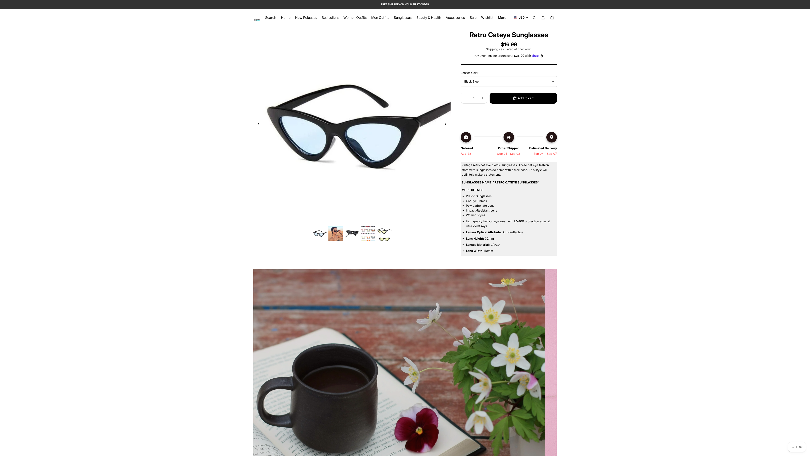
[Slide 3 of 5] (352, 233)
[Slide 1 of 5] (319, 233)
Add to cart (526, 98)
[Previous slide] (257, 124)
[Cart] (552, 17)
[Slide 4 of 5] (368, 233)
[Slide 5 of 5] (384, 233)
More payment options (509, 121)
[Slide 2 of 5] (335, 233)
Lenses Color (469, 73)
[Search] (534, 17)
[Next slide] (446, 124)
